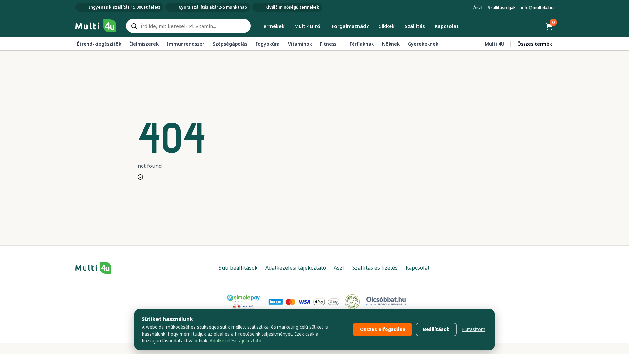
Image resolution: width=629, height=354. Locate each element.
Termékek (272, 26)
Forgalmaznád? (350, 26)
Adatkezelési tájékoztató (235, 341)
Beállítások (436, 329)
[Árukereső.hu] (352, 301)
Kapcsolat (447, 26)
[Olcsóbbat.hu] (386, 301)
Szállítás (415, 26)
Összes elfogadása (382, 329)
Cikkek (386, 26)
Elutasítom (473, 329)
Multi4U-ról (308, 26)
